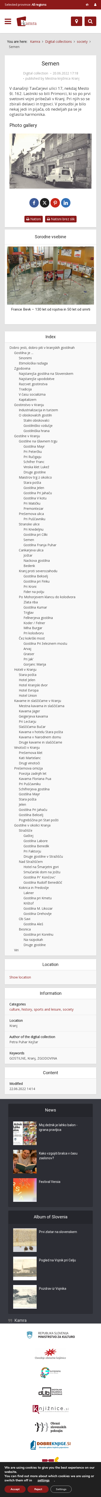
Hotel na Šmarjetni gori (41, 867)
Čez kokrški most (32, 638)
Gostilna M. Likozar (38, 908)
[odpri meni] (8, 21)
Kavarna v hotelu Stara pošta (41, 732)
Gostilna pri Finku (36, 581)
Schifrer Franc (33, 461)
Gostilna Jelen (33, 487)
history (27, 1009)
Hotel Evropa (29, 690)
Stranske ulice (29, 524)
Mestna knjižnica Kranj (62, 78)
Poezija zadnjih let (33, 773)
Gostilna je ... (23, 352)
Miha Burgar (32, 628)
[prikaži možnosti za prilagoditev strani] (87, 4)
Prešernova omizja (28, 768)
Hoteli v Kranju (25, 669)
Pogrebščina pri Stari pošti (38, 820)
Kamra (21, 1320)
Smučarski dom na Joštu (41, 872)
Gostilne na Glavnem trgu (38, 441)
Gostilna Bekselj (35, 576)
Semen (28, 539)
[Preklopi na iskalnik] (90, 21)
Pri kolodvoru (33, 633)
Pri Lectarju (27, 721)
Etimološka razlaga (33, 363)
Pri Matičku (31, 503)
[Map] (76, 21)
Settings (61, 1489)
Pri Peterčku (32, 451)
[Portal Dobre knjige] (50, 1445)
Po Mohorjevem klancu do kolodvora (47, 597)
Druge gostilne (34, 472)
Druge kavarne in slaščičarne (40, 742)
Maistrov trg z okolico (35, 477)
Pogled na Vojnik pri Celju (57, 1260)
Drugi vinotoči (29, 763)
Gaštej (28, 835)
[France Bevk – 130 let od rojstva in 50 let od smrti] (50, 275)
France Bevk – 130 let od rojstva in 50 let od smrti (50, 309)
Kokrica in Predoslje (34, 887)
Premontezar (33, 508)
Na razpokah (33, 939)
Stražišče (25, 830)
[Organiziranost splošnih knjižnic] (50, 1354)
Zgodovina (22, 368)
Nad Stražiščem (31, 861)
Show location (20, 977)
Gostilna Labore (35, 841)
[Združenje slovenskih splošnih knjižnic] (50, 1409)
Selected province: (26, 4)
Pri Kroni (29, 586)
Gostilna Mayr (34, 446)
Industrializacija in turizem (38, 410)
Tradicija (25, 389)
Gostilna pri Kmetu (37, 898)
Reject (38, 1489)
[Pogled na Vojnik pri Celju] (25, 1268)
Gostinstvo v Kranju (29, 404)
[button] (82, 285)
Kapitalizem (27, 399)
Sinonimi (25, 358)
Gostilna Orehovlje (37, 913)
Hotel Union (28, 695)
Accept (15, 1489)
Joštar (27, 555)
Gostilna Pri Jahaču (37, 493)
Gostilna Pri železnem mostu (45, 643)
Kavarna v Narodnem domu (40, 737)
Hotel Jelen (27, 680)
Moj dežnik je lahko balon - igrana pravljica (58, 1127)
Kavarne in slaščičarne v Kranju (37, 700)
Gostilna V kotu (35, 498)
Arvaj (27, 648)
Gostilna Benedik (36, 846)
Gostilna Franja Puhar (39, 545)
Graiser (28, 654)
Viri (16, 950)
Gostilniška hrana (36, 430)
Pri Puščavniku (34, 519)
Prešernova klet (31, 752)
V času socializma (32, 394)
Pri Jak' (28, 659)
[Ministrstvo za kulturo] (50, 1336)
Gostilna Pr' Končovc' (39, 877)
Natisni (35, 219)
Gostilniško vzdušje (38, 425)
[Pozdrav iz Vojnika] (25, 1297)
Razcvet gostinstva (33, 384)
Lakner (28, 893)
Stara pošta (32, 482)
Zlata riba (30, 602)
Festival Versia (49, 1182)
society (68, 1009)
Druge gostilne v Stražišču (43, 856)
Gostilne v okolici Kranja (32, 825)
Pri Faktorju (32, 851)
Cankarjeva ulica (31, 550)
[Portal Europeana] (51, 1373)
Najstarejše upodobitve (36, 378)
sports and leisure (47, 1009)
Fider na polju (33, 591)
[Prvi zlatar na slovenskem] (25, 1240)
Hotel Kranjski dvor (33, 685)
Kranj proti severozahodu (38, 571)
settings (44, 1480)
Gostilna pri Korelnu (38, 934)
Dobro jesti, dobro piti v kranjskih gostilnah (42, 347)
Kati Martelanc (30, 758)
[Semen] (50, 161)
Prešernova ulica (31, 513)
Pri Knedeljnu (33, 529)
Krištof (28, 903)
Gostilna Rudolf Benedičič (42, 882)
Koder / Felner (34, 623)
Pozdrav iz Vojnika (52, 1288)
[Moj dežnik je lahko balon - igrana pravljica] (25, 1133)
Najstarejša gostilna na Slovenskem (46, 373)
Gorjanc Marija (34, 664)
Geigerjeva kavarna (33, 716)
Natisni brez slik (62, 219)
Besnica (25, 929)
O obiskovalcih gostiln (35, 415)
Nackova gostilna (36, 560)
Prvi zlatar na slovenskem (58, 1232)
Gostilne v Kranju (27, 436)
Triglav (28, 612)
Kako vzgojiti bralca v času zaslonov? (58, 1155)
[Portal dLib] (50, 1392)
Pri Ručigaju (32, 456)
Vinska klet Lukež (36, 467)
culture (14, 1009)
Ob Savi (24, 919)
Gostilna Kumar (35, 607)
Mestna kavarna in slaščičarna (41, 706)
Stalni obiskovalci (36, 420)
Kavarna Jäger (29, 711)
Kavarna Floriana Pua (35, 778)
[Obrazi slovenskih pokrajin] (51, 1427)
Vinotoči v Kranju (27, 747)
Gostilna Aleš (33, 924)
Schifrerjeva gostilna (34, 789)
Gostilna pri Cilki (35, 534)
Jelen (22, 804)
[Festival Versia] (25, 1190)
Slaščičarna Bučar (32, 726)
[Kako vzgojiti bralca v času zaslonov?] (25, 1161)
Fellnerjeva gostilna (38, 617)
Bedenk (29, 565)
